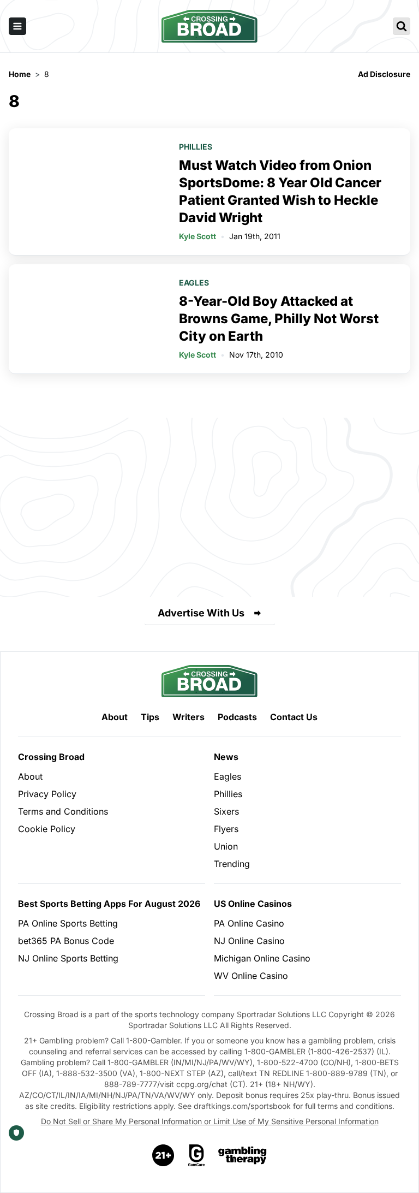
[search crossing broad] (401, 26)
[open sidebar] (17, 26)
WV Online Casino (251, 975)
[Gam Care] (196, 1155)
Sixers (226, 811)
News (226, 756)
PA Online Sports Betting (68, 923)
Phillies (195, 146)
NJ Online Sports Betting (68, 958)
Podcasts (237, 716)
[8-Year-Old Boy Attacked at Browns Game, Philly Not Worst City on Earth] (87, 318)
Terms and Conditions (63, 811)
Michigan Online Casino (262, 958)
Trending (232, 863)
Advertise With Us (201, 613)
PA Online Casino (249, 923)
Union (226, 846)
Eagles (194, 282)
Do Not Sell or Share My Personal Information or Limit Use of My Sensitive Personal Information (210, 1121)
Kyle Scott (197, 236)
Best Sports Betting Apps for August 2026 (109, 903)
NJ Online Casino (249, 940)
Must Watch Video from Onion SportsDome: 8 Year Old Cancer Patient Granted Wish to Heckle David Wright (280, 191)
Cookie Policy (46, 828)
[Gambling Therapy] (242, 1155)
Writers (188, 716)
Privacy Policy (47, 793)
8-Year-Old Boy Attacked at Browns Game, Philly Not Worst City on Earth (279, 318)
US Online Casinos (253, 903)
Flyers (226, 828)
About (114, 716)
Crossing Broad (51, 756)
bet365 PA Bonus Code (66, 940)
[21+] (163, 1155)
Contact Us (294, 716)
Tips (150, 716)
